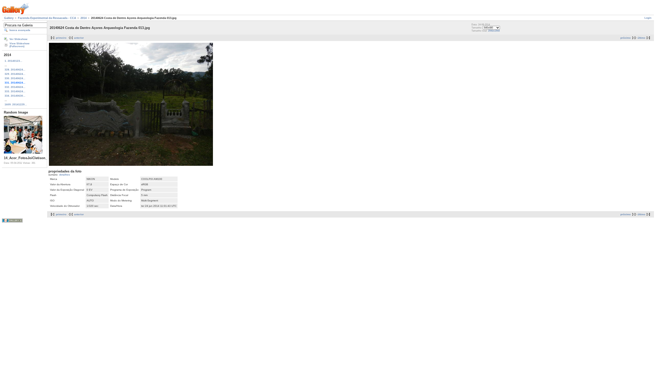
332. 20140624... (15, 87)
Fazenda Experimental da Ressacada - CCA (47, 17)
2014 (83, 17)
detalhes (64, 174)
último (641, 37)
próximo (625, 37)
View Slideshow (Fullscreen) (19, 45)
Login (647, 17)
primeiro (61, 37)
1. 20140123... (13, 60)
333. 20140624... (15, 91)
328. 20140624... (15, 69)
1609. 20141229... (16, 104)
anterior (79, 37)
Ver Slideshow (18, 39)
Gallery (9, 17)
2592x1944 (494, 30)
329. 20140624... (15, 74)
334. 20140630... (15, 95)
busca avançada (19, 30)
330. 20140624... (15, 78)
